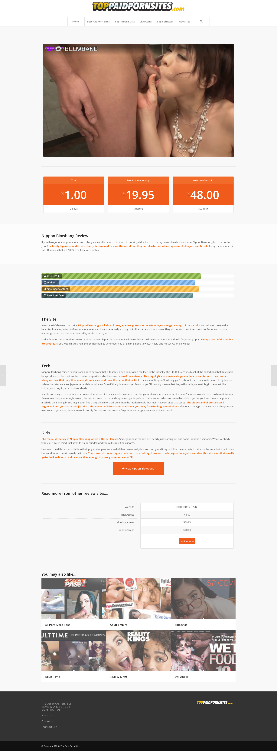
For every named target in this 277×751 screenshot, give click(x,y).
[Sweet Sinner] (3, 375)
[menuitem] (75, 21)
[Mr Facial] (274, 375)
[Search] (201, 21)
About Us (46, 715)
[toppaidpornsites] (138, 8)
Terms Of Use (49, 727)
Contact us (47, 721)
